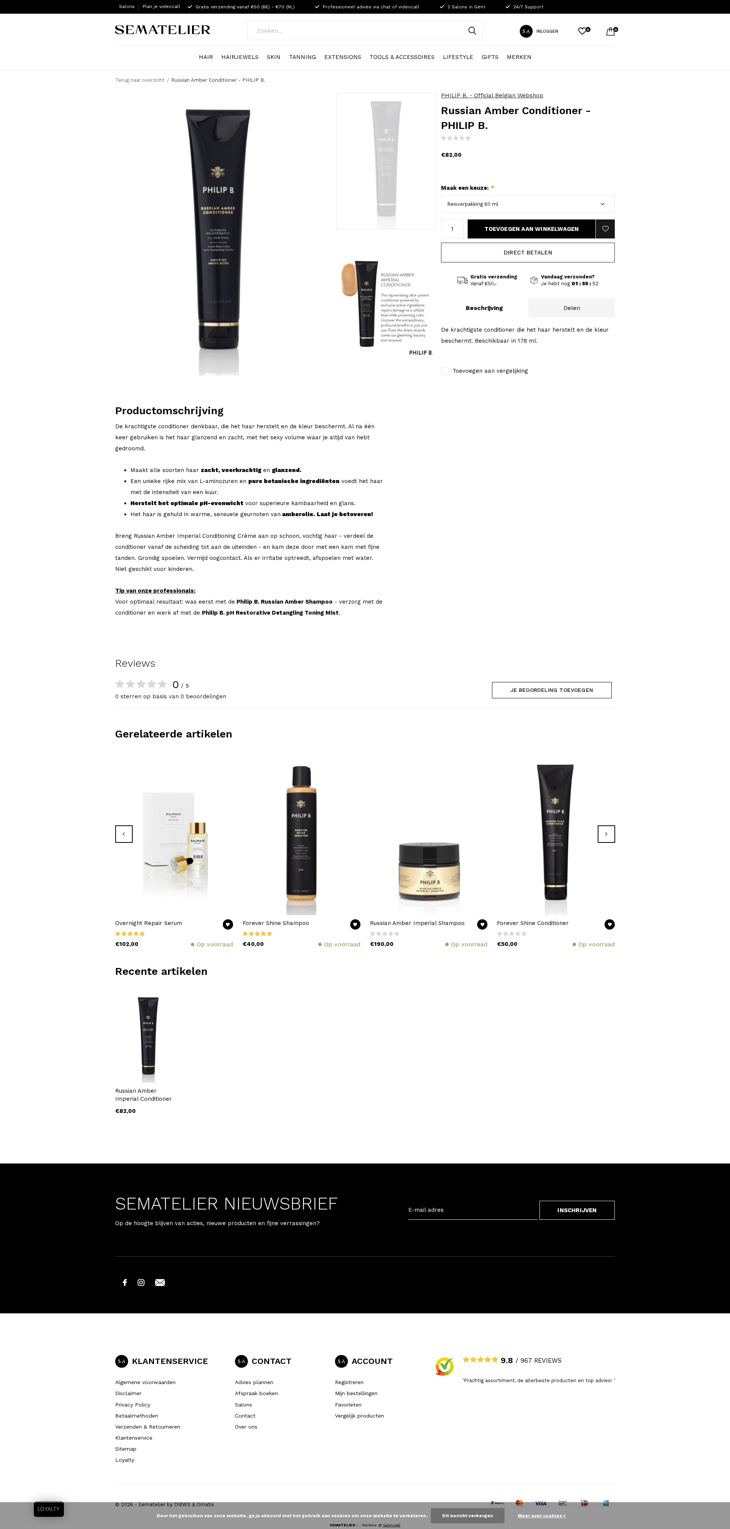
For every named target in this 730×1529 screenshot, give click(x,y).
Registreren (349, 1382)
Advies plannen (254, 1382)
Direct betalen (528, 252)
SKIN (274, 57)
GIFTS (490, 57)
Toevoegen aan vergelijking (490, 370)
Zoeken (472, 30)
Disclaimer (128, 1393)
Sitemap (125, 1449)
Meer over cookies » (542, 1515)
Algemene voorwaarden (145, 1382)
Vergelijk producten (359, 1416)
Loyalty (124, 1460)
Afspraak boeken (256, 1393)
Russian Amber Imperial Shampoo (417, 923)
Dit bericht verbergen (467, 1515)
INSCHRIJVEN (577, 1210)
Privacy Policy (132, 1405)
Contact (245, 1416)
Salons (127, 6)
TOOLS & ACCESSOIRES (402, 57)
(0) (476, 138)
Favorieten (348, 1405)
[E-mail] (160, 1282)
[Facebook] (125, 1282)
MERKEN (519, 57)
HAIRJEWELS (240, 57)
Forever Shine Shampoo (276, 923)
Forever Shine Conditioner (533, 923)
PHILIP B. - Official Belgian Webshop (492, 95)
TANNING (302, 57)
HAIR (206, 57)
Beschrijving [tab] (484, 308)
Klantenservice (133, 1438)
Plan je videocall (161, 6)
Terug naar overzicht (140, 80)
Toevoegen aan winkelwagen (531, 229)
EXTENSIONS (342, 57)
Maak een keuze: (467, 187)
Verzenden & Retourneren (147, 1427)
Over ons (246, 1427)
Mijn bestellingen (356, 1393)
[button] (386, 161)
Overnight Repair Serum (148, 923)
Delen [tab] (571, 308)
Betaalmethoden (136, 1416)
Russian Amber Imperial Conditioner (143, 1094)
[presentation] (124, 834)
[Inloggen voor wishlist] (605, 228)
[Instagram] (141, 1282)
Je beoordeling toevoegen (552, 690)
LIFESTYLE (458, 57)
